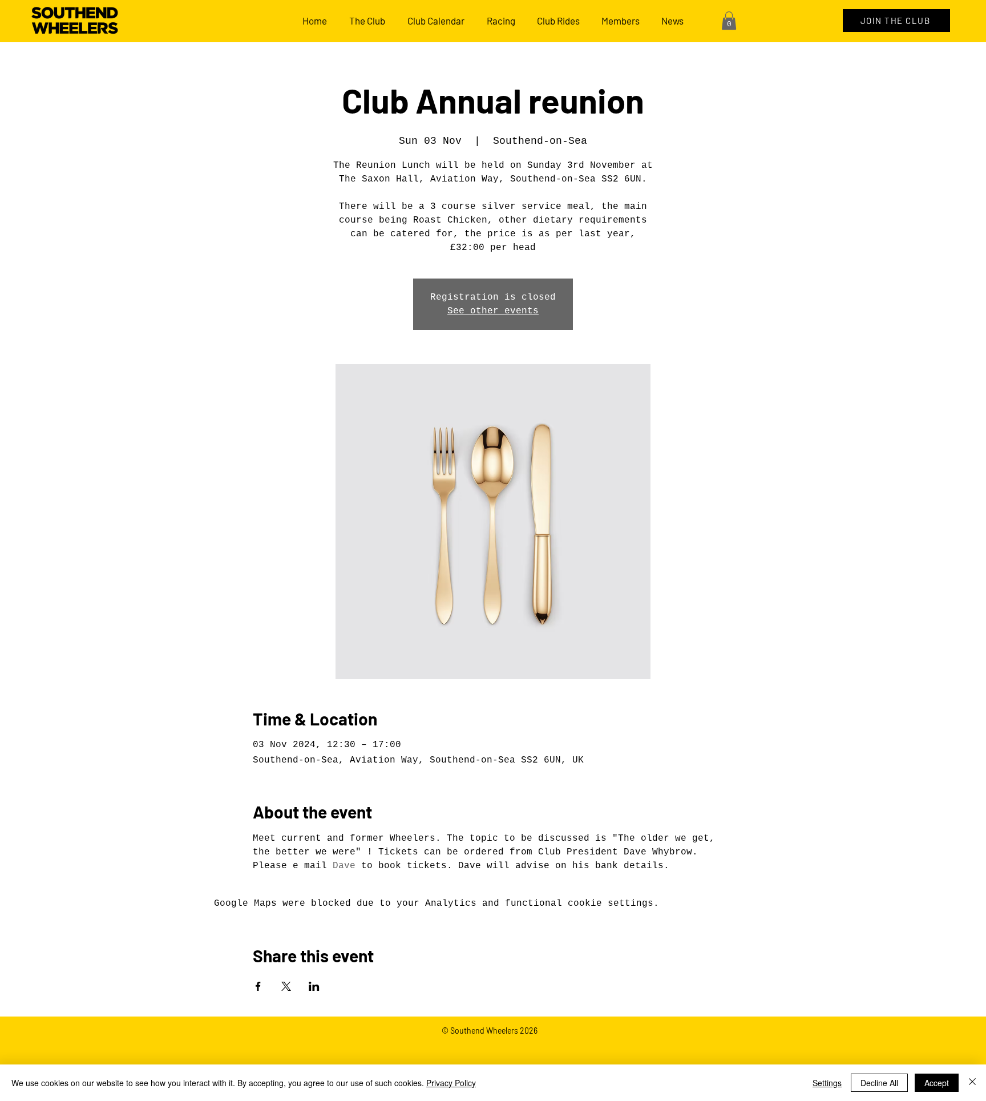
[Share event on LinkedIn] (314, 986)
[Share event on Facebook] (258, 986)
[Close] (972, 1083)
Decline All (879, 1082)
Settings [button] (827, 1082)
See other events (493, 311)
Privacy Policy (451, 1082)
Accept (936, 1082)
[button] (729, 20)
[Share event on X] (286, 986)
